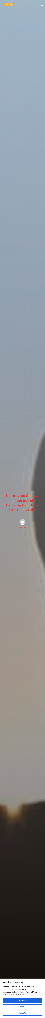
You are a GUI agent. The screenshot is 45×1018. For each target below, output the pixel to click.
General (22, 491)
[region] (22, 998)
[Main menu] (41, 4)
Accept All (22, 1000)
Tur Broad (7, 4)
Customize (22, 1007)
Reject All (22, 1013)
